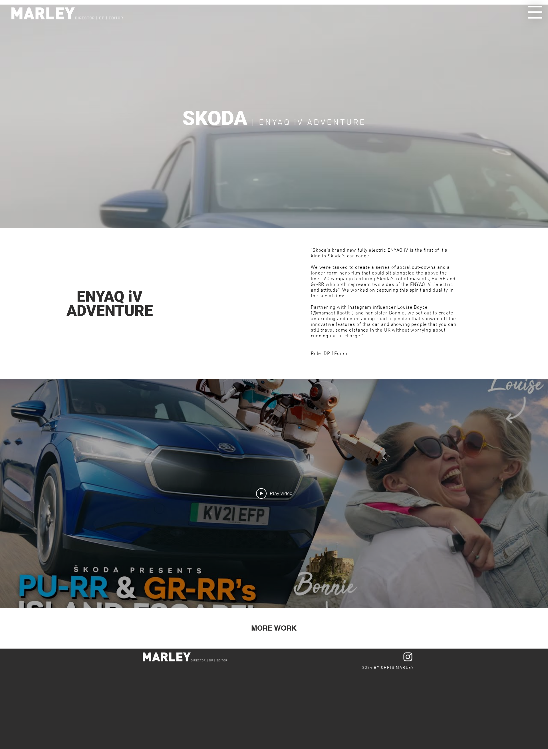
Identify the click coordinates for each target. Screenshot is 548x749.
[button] (535, 12)
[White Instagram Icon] (408, 657)
